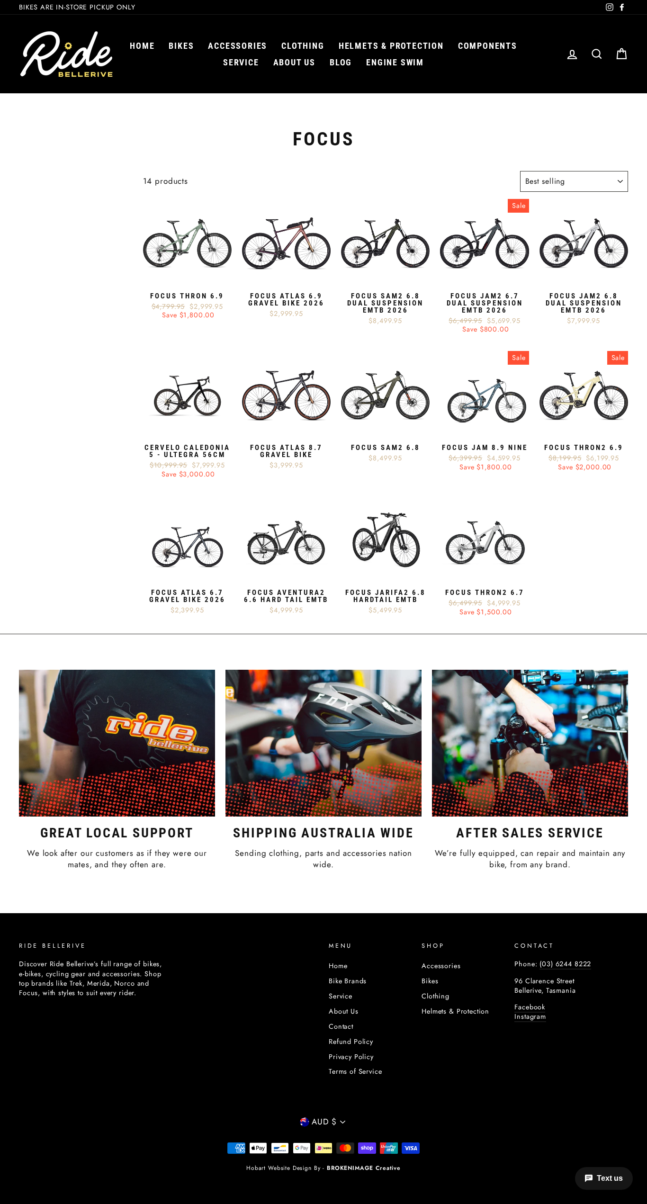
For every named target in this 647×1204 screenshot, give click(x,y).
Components (487, 46)
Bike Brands (348, 981)
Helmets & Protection (391, 46)
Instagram (530, 1016)
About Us (344, 1011)
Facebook (529, 1007)
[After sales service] (530, 743)
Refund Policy (351, 1041)
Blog (341, 62)
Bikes (181, 46)
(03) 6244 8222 (565, 964)
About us (294, 62)
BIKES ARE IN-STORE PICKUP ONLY (77, 7)
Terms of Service (355, 1071)
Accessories (237, 46)
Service (241, 62)
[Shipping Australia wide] (323, 743)
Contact (341, 1026)
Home (142, 46)
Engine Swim (395, 62)
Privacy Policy (351, 1056)
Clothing (302, 46)
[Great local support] (117, 743)
